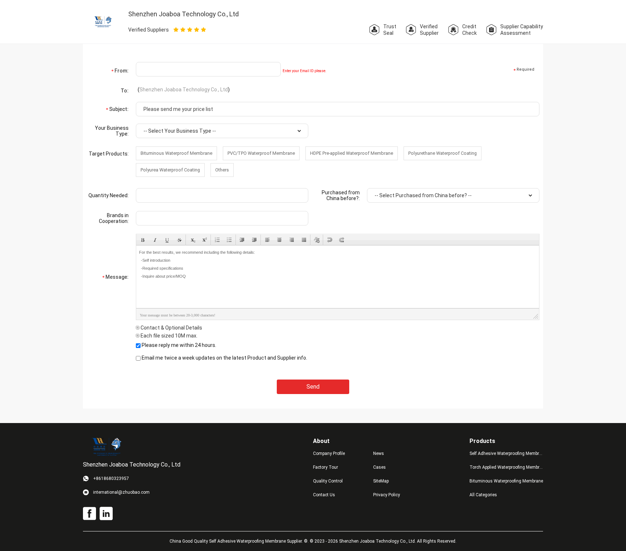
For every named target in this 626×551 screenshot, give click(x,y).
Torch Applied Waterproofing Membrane (506, 467)
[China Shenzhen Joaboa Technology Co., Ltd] (103, 21)
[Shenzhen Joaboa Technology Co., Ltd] (106, 447)
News (378, 453)
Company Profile (329, 453)
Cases (379, 467)
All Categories (483, 494)
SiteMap (381, 481)
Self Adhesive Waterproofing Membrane (506, 453)
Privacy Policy (386, 494)
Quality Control (328, 481)
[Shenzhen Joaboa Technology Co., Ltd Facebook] (89, 513)
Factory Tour (325, 467)
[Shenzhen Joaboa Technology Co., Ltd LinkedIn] (106, 513)
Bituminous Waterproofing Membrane (506, 481)
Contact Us (324, 494)
